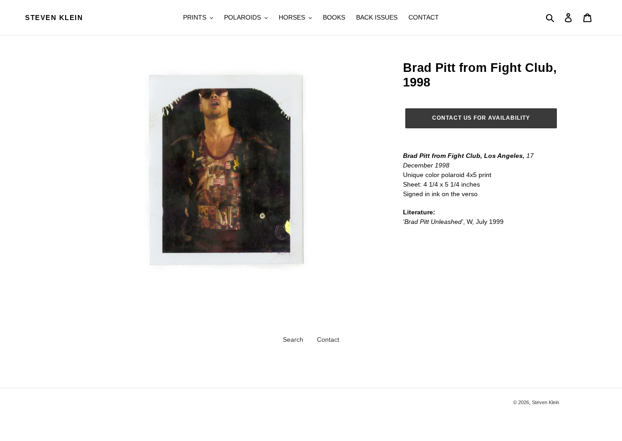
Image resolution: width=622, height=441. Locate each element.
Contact (328, 339)
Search (293, 339)
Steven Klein (54, 17)
